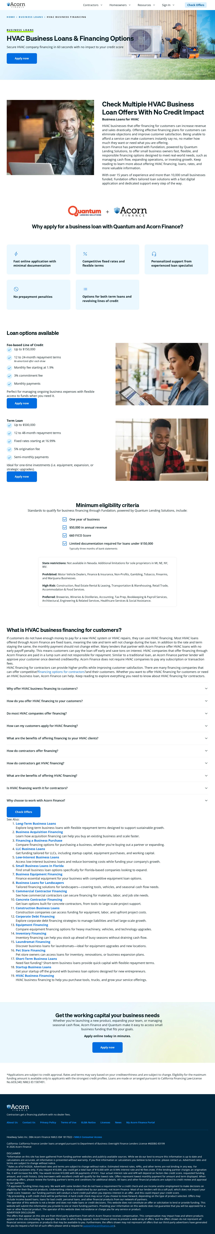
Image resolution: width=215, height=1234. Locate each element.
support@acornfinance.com (98, 1225)
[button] (107, 689)
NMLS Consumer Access (88, 1137)
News (118, 1122)
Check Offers (195, 5)
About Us (12, 1122)
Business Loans (31, 16)
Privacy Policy (48, 1122)
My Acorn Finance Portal (140, 1122)
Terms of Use (68, 1122)
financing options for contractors (61, 672)
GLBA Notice (88, 1122)
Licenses (105, 1122)
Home (11, 16)
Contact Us (29, 1122)
